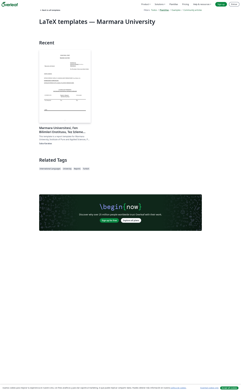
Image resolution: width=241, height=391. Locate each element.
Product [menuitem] (145, 4)
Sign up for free (109, 220)
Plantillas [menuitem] (173, 4)
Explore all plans (131, 220)
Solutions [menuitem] (159, 4)
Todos (154, 10)
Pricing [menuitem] (185, 4)
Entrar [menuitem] (234, 4)
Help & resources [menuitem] (201, 4)
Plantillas (164, 10)
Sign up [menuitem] (221, 4)
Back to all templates (50, 10)
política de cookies (178, 388)
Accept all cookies (229, 388)
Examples (176, 10)
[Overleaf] (10, 4)
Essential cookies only (209, 388)
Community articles (192, 10)
